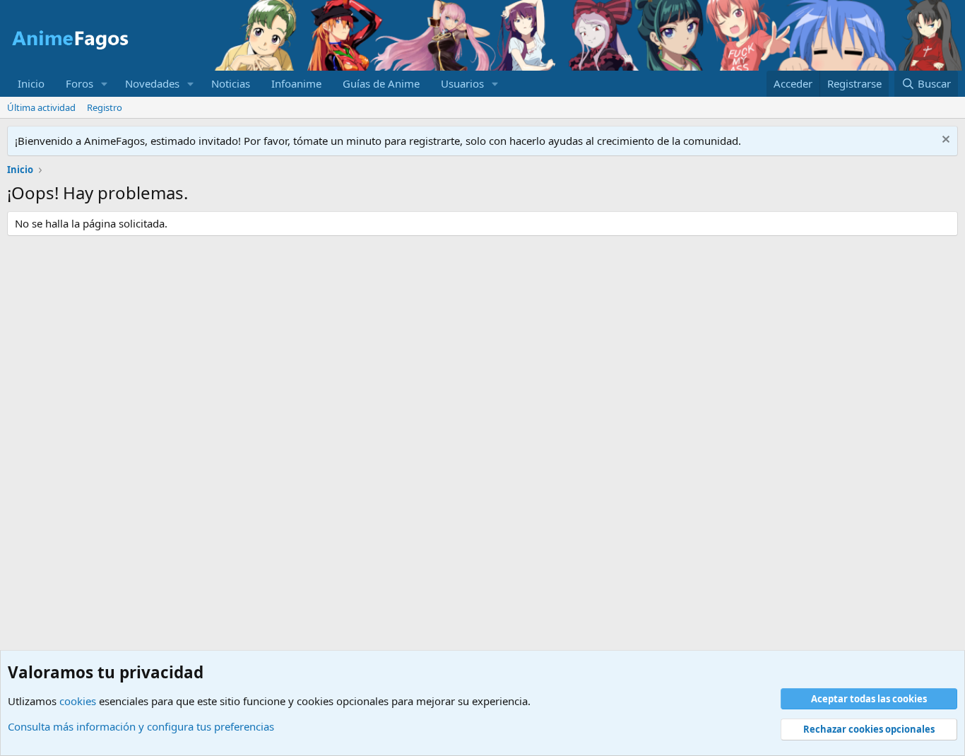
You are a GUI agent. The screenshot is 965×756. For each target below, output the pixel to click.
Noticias (230, 83)
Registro (104, 107)
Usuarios (462, 83)
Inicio (31, 83)
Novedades (152, 83)
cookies (77, 701)
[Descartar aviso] (944, 141)
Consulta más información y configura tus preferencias (141, 726)
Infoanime (296, 83)
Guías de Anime (381, 83)
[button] (104, 84)
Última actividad (41, 107)
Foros (79, 83)
